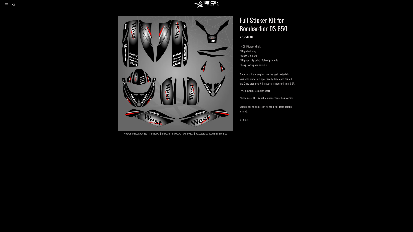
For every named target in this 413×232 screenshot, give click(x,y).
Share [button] (246, 119)
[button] (6, 4)
